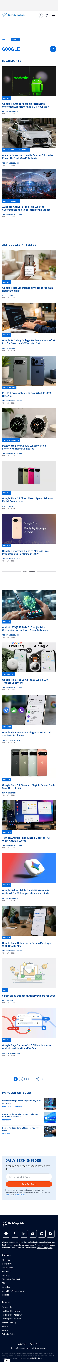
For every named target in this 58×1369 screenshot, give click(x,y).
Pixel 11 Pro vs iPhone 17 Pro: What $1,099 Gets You (26, 395)
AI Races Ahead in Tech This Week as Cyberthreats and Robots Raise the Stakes (26, 208)
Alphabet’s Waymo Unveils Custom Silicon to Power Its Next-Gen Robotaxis (27, 157)
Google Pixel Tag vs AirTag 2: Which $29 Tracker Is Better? (25, 681)
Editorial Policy (8, 1334)
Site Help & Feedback (11, 1279)
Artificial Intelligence (13, 1106)
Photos (5, 1326)
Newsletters (7, 1268)
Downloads (7, 1307)
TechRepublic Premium (11, 1319)
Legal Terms (23, 1344)
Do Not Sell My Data (44, 1248)
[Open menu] (53, 15)
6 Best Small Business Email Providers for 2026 (29, 995)
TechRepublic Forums (11, 1311)
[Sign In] (40, 15)
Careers (5, 1295)
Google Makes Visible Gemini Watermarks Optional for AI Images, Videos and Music (26, 892)
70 (37, 1079)
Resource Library (9, 1322)
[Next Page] (42, 1079)
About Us (6, 1260)
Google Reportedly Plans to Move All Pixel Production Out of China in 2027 (25, 552)
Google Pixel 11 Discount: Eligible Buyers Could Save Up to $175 (28, 787)
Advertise (6, 1287)
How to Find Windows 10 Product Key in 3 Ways (20, 1129)
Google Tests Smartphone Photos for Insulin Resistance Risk (27, 289)
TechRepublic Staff (12, 215)
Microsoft (6, 1120)
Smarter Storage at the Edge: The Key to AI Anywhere (21, 1101)
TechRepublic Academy (12, 1315)
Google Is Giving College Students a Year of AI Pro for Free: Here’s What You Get (28, 342)
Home (4, 39)
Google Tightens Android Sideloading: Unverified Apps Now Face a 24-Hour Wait (25, 105)
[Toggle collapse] (7, 1360)
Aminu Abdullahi (10, 112)
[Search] (47, 15)
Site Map (6, 1275)
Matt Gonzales (9, 793)
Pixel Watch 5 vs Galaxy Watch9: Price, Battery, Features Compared (24, 447)
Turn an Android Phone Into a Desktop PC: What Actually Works (26, 839)
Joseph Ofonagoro (11, 1053)
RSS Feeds (6, 1271)
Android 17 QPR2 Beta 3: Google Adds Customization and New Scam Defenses (25, 629)
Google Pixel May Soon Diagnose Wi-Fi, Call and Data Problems (26, 734)
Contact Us (7, 1264)
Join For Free (29, 1184)
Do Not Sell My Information (13, 1291)
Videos (5, 1330)
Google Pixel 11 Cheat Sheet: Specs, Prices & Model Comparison (27, 500)
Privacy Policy (19, 1195)
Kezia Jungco (8, 348)
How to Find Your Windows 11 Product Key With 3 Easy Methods (20, 1115)
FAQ (4, 1283)
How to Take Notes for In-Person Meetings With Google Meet (26, 945)
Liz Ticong (7, 296)
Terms (7, 1195)
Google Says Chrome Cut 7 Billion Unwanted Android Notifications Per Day (27, 1047)
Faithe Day (7, 1001)
